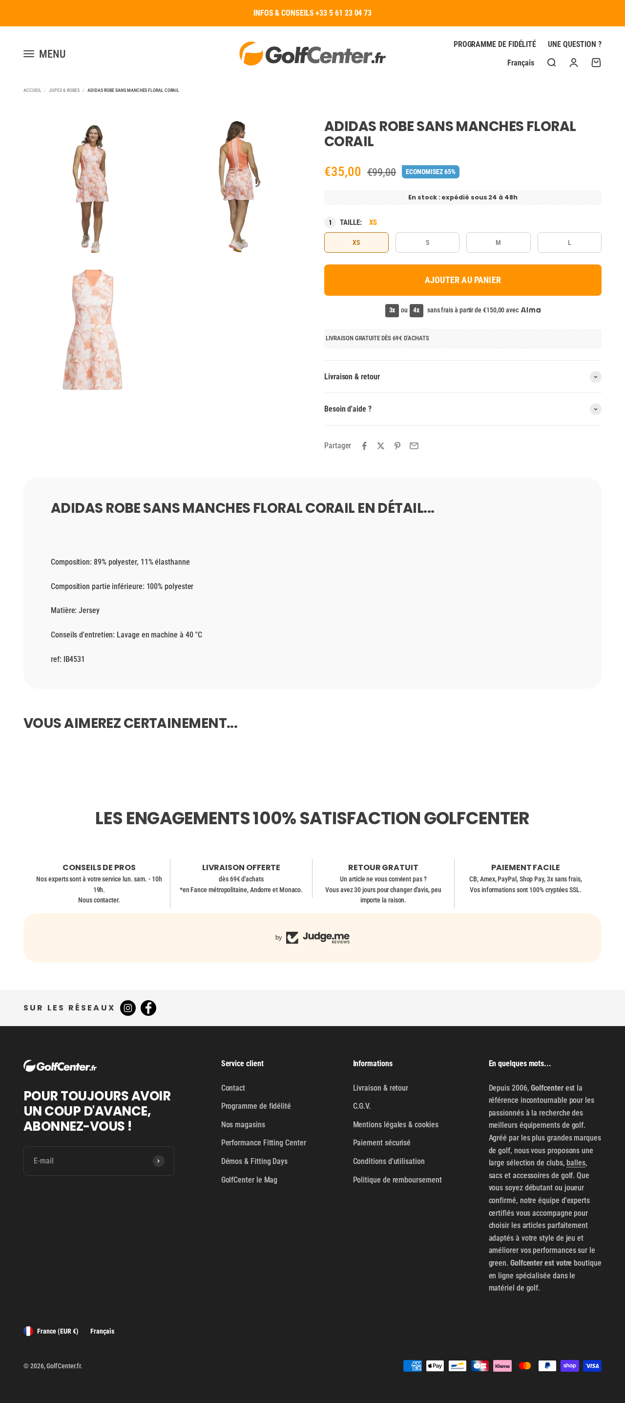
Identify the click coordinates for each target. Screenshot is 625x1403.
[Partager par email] (414, 446)
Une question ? (575, 44)
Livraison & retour (381, 1088)
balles (575, 1162)
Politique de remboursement (397, 1179)
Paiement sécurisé (382, 1142)
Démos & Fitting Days (254, 1161)
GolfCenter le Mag (249, 1179)
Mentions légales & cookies (395, 1124)
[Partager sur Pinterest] (397, 446)
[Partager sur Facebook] (364, 446)
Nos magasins (243, 1124)
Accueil (32, 90)
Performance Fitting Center (263, 1142)
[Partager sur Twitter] (381, 446)
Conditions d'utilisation (389, 1161)
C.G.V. (362, 1106)
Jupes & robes (64, 90)
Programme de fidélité (495, 44)
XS (356, 242)
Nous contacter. (99, 900)
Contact (233, 1088)
